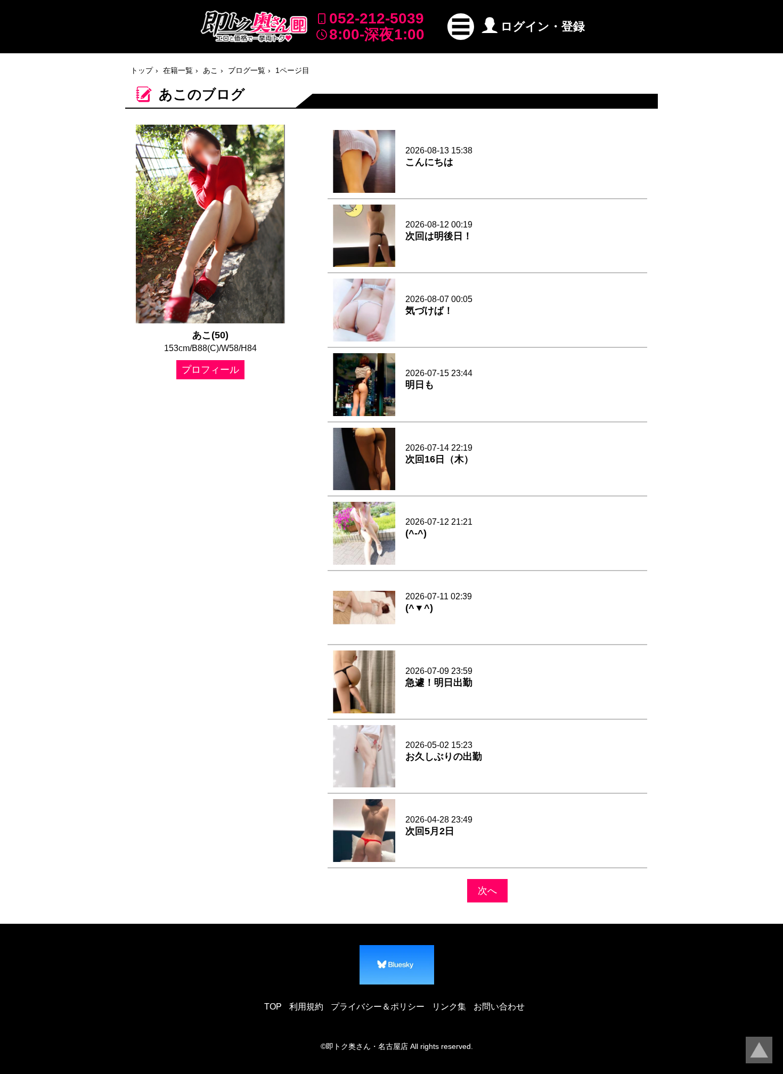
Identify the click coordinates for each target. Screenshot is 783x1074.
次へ (487, 890)
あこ (210, 70)
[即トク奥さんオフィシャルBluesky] (396, 964)
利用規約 (306, 1006)
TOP (273, 1006)
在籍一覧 (178, 70)
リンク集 (449, 1006)
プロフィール (210, 369)
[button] (460, 26)
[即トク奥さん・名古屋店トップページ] (254, 26)
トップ (141, 70)
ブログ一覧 (246, 70)
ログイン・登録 (543, 26)
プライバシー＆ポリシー (378, 1006)
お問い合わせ (499, 1006)
